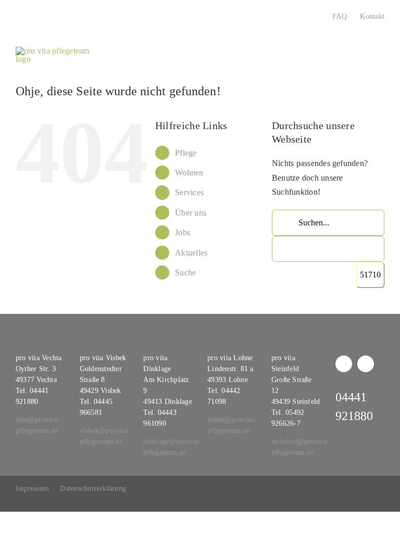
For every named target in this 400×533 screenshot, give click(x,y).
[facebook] (343, 364)
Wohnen (189, 172)
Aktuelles (191, 252)
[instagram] (365, 364)
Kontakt (372, 16)
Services (189, 192)
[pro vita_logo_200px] (56, 50)
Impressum (32, 488)
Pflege (185, 152)
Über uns (190, 212)
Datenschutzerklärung (93, 488)
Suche (185, 272)
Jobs (182, 232)
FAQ (339, 16)
